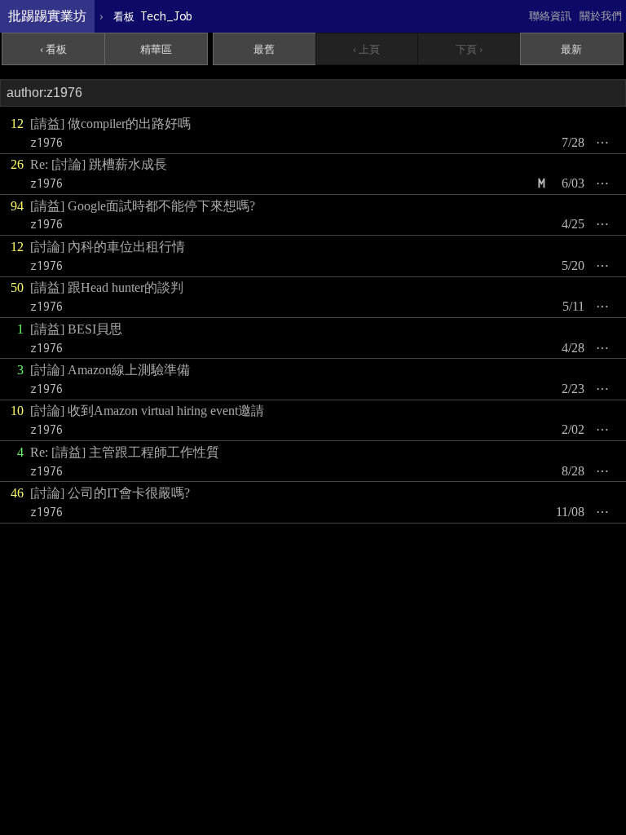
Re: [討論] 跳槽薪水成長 (98, 164)
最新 (571, 49)
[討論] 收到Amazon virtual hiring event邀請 (147, 411)
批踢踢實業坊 (47, 16)
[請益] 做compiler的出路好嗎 (110, 123)
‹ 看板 (53, 49)
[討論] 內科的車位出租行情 (107, 247)
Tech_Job (152, 16)
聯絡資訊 (550, 16)
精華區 (156, 49)
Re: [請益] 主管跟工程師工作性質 (124, 452)
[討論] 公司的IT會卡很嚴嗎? (110, 493)
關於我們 (601, 16)
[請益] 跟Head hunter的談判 (106, 287)
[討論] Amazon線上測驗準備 (110, 370)
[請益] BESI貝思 (76, 329)
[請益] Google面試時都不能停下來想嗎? (142, 206)
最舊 (264, 49)
